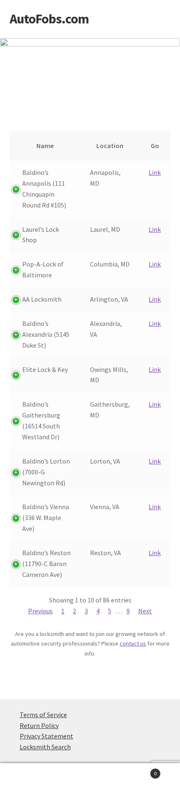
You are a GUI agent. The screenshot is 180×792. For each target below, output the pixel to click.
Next (145, 611)
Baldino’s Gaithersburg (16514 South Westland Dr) (41, 420)
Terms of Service (43, 714)
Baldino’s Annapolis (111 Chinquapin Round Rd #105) (44, 188)
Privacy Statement (46, 736)
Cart (138, 770)
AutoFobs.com (49, 18)
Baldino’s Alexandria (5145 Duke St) (45, 334)
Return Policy (39, 725)
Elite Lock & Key (45, 369)
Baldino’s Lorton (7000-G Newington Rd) (46, 472)
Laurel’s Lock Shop (40, 234)
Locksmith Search (45, 747)
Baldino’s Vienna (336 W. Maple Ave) (45, 517)
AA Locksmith (42, 299)
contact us (133, 643)
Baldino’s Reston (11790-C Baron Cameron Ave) (46, 564)
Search (90, 778)
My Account (30, 778)
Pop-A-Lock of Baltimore (43, 269)
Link (155, 172)
